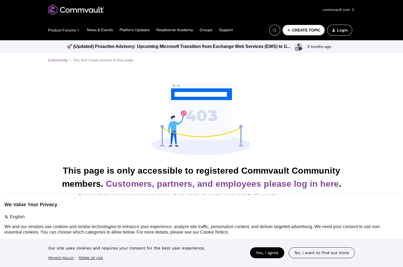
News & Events (100, 30)
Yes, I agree (267, 252)
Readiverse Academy (174, 30)
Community (58, 60)
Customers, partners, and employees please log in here (222, 184)
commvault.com (337, 9)
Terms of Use (90, 258)
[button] (303, 30)
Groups (206, 30)
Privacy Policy (61, 258)
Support (226, 30)
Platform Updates (135, 30)
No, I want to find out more (321, 252)
